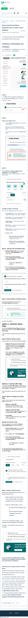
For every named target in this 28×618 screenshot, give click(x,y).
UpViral (11, 21)
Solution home (5, 21)
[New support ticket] (14, 13)
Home (10, 613)
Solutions (17, 613)
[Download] (11, 319)
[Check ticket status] (18, 13)
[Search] (11, 13)
